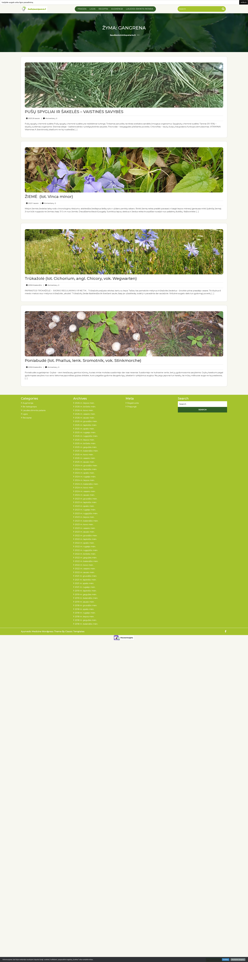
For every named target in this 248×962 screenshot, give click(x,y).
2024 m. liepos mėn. (85, 480)
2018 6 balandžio (34, 285)
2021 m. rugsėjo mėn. (85, 587)
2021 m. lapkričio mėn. (85, 579)
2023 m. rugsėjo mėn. (85, 509)
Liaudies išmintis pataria (139, 9)
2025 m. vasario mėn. (85, 458)
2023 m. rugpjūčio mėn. (86, 513)
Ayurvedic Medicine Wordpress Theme (41, 631)
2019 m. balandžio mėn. (86, 598)
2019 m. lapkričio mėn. (85, 590)
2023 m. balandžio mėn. (86, 521)
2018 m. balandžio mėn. (86, 624)
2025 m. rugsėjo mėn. (85, 432)
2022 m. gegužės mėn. (86, 557)
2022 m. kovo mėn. (84, 565)
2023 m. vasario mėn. (85, 528)
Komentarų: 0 (49, 118)
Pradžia (82, 9)
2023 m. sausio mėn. (85, 532)
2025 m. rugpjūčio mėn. (86, 436)
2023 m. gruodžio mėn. (86, 498)
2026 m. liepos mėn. (84, 403)
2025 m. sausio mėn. (85, 462)
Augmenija (117, 9)
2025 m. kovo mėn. (84, 454)
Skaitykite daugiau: (238, 959)
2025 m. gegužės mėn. (86, 447)
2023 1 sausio (33, 203)
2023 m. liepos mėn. (84, 517)
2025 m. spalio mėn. (84, 428)
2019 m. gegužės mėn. (86, 594)
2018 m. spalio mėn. (84, 609)
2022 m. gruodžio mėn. (86, 535)
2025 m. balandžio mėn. (86, 451)
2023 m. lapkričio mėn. (86, 502)
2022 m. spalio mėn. (84, 543)
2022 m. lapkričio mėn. (86, 539)
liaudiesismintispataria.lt (123, 35)
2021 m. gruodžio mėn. (86, 576)
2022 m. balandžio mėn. (86, 561)
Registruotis (133, 403)
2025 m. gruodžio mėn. (86, 421)
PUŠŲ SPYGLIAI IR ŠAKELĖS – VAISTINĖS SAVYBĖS (74, 111)
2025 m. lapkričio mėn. (86, 425)
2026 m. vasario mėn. (85, 414)
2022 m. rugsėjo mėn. (85, 546)
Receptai (103, 9)
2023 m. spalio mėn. (84, 506)
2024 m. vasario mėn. (85, 491)
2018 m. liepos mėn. (84, 616)
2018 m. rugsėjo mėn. (85, 613)
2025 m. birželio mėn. (85, 443)
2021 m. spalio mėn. (84, 583)
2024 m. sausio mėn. (85, 495)
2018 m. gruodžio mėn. (86, 605)
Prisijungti (132, 406)
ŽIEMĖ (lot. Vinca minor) (49, 196)
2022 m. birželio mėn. (85, 554)
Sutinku (225, 959)
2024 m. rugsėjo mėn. (85, 476)
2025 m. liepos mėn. (84, 440)
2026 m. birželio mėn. (85, 406)
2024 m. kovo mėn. (84, 487)
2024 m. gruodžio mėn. (86, 465)
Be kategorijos (30, 406)
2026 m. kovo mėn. (84, 410)
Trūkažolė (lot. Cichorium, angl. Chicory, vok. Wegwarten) (81, 278)
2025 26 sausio (33, 118)
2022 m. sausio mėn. (85, 572)
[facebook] (225, 631)
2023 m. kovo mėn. (84, 524)
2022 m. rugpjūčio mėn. (86, 550)
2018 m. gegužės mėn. (86, 620)
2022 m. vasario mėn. (85, 568)
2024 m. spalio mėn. (84, 473)
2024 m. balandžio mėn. (86, 484)
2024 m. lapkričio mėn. (86, 469)
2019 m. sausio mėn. (84, 602)
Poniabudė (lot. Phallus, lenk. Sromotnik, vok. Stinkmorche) (83, 360)
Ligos (92, 9)
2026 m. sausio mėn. (85, 417)
